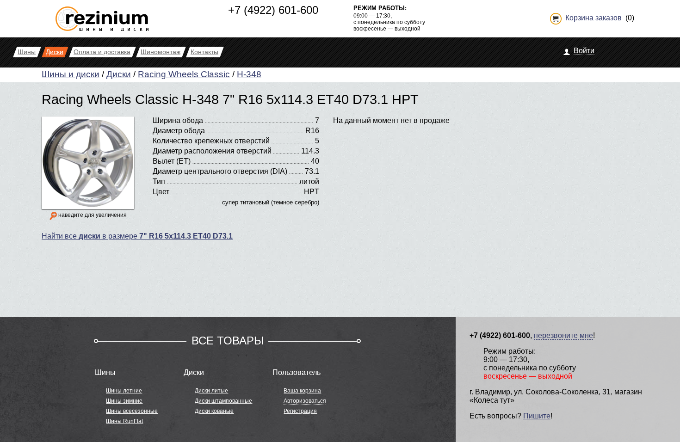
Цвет (161, 192)
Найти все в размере (137, 236)
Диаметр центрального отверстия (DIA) (220, 171)
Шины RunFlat (124, 421)
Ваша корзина (302, 390)
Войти (584, 51)
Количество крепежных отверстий (211, 141)
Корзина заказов (593, 18)
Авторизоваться (305, 401)
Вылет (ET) (172, 161)
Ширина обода (178, 120)
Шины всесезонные (132, 411)
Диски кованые (214, 411)
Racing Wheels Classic (184, 74)
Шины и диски (70, 74)
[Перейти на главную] (102, 15)
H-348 (249, 74)
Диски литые (211, 390)
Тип (159, 181)
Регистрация (300, 411)
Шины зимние (124, 401)
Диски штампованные (223, 401)
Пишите (536, 416)
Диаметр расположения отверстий (212, 151)
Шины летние (124, 390)
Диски (118, 74)
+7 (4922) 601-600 (273, 10)
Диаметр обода (179, 131)
